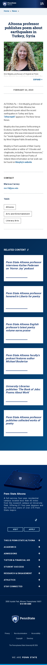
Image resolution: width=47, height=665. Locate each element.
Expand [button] (37, 79)
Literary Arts (12, 220)
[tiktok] (36, 520)
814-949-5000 (25, 604)
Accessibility (35, 633)
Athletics (10, 580)
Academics (10, 547)
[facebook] (11, 520)
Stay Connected (13, 586)
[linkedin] (29, 520)
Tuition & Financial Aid (17, 560)
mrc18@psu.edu (11, 188)
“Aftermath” (9, 117)
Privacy (7, 633)
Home (6, 11)
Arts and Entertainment (18, 214)
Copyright (19, 638)
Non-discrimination (20, 633)
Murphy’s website (23, 162)
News (14, 11)
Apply (32, 529)
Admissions (10, 553)
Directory (30, 638)
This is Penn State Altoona (19, 540)
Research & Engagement (18, 573)
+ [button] (39, 540)
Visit (15, 529)
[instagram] (17, 520)
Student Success (14, 567)
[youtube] (23, 520)
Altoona (10, 207)
